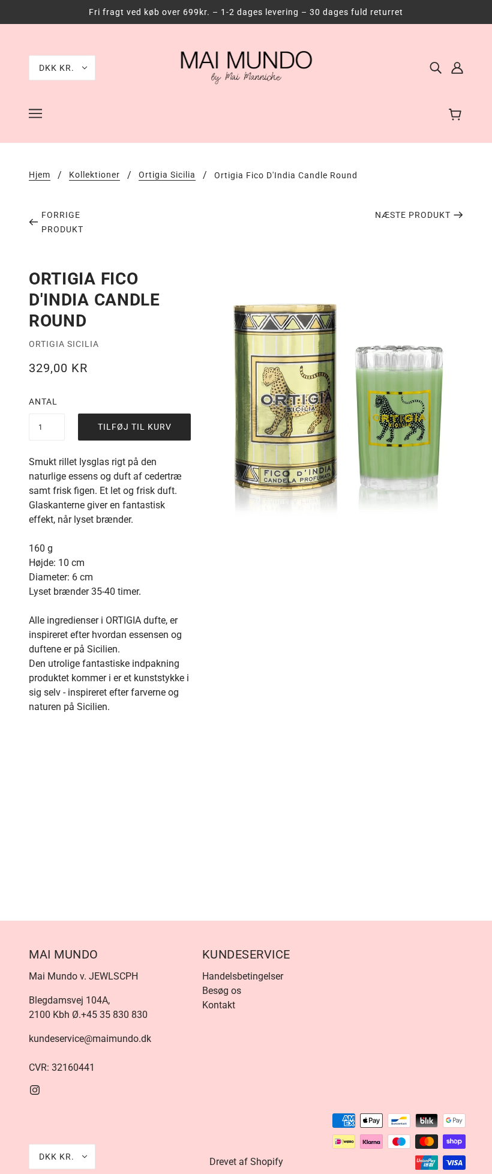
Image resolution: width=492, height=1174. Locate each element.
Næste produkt (413, 215)
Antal (43, 401)
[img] (435, 68)
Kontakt (218, 1005)
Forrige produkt (62, 222)
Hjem (39, 174)
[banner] (246, 67)
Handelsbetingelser (242, 976)
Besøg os (221, 990)
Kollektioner (94, 174)
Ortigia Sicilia (167, 174)
